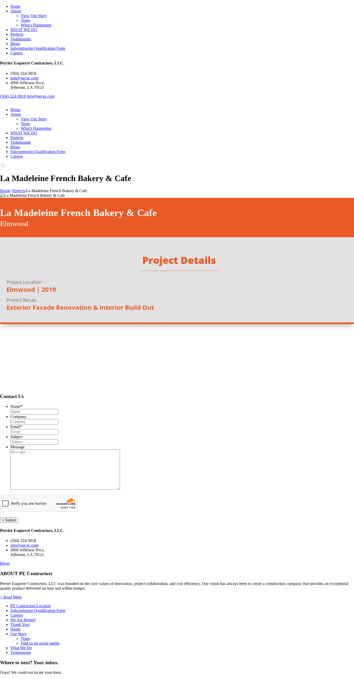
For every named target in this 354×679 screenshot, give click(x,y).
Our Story (18, 634)
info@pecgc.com (24, 78)
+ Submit (9, 520)
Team (25, 20)
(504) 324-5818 (13, 96)
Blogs (15, 43)
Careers (16, 53)
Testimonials (20, 39)
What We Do (21, 648)
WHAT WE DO (23, 29)
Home (15, 6)
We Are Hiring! (23, 620)
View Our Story (34, 15)
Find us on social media (40, 643)
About (15, 11)
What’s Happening (36, 25)
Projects (16, 34)
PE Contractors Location (30, 606)
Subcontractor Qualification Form (37, 48)
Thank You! (20, 624)
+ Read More (11, 597)
